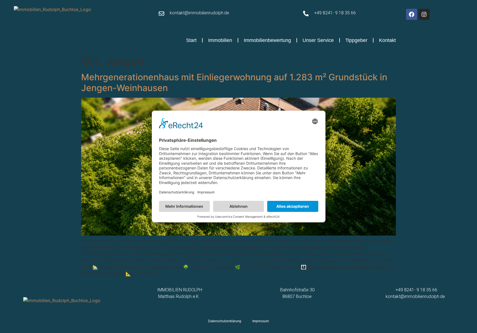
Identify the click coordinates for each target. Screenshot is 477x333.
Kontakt (387, 40)
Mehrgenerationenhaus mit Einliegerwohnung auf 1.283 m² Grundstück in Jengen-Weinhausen (234, 82)
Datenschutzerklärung (224, 321)
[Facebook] (411, 14)
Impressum (260, 321)
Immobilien (220, 40)
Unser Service (318, 40)
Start (191, 40)
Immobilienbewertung (267, 40)
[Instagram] (424, 14)
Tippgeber (356, 40)
